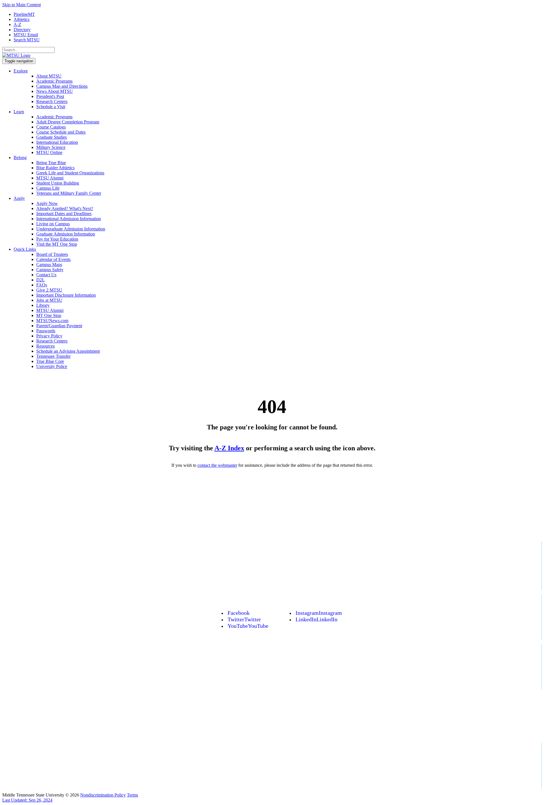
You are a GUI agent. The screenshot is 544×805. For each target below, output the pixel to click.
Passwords (45, 330)
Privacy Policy (49, 335)
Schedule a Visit (50, 106)
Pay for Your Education (57, 239)
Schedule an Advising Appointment (68, 351)
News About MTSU (54, 91)
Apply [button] (19, 198)
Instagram (319, 613)
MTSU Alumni (49, 177)
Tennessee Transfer (53, 356)
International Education (57, 142)
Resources (45, 346)
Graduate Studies (51, 137)
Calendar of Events (53, 259)
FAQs (41, 284)
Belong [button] (20, 157)
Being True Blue (51, 162)
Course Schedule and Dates (61, 132)
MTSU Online (49, 152)
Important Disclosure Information (66, 295)
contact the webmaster (217, 465)
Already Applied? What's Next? (64, 208)
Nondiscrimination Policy (103, 795)
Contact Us (46, 274)
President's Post (50, 96)
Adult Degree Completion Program (67, 121)
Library (43, 305)
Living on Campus (53, 223)
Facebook (239, 613)
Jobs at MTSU (49, 300)
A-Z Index (229, 448)
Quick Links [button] (25, 249)
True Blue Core (50, 361)
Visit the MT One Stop (56, 244)
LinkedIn (316, 619)
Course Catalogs (51, 127)
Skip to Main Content (21, 4)
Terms (132, 795)
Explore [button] (21, 70)
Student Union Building (57, 183)
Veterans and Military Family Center (68, 193)
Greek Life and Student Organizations (70, 172)
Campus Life (48, 188)
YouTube (248, 626)
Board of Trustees (52, 254)
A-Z (17, 24)
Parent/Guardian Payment (59, 325)
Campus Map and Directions (62, 86)
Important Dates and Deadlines (64, 213)
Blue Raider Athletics (55, 167)
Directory (22, 29)
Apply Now (47, 203)
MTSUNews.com (52, 320)
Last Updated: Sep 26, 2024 (27, 800)
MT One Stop (48, 315)
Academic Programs (54, 81)
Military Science (50, 147)
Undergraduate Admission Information (70, 228)
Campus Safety (49, 269)
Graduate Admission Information (65, 234)
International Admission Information (68, 218)
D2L (40, 279)
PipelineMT (24, 14)
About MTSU (48, 76)
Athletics (21, 19)
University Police (51, 366)
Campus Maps (49, 264)
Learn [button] (19, 111)
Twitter (244, 619)
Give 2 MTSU (49, 290)
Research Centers (51, 101)
